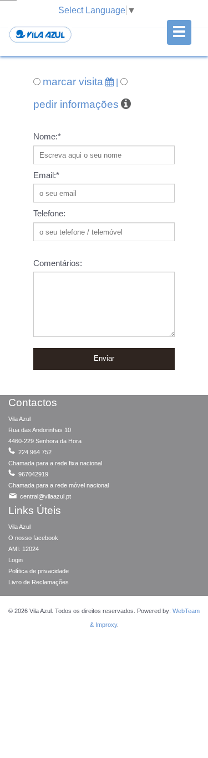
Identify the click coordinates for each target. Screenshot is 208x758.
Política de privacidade (38, 571)
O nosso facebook (33, 537)
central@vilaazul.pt (44, 496)
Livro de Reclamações (38, 582)
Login (15, 560)
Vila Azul (19, 526)
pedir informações (76, 104)
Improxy (106, 624)
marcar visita (73, 81)
